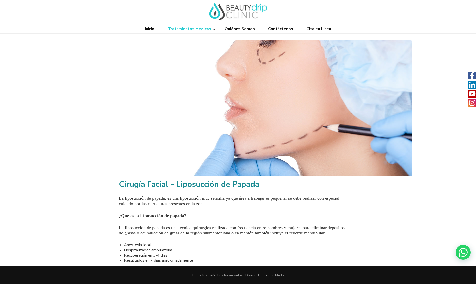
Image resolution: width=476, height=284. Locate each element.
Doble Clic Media (271, 275)
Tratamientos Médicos (189, 29)
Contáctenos (280, 29)
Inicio (149, 29)
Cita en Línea (318, 29)
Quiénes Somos (240, 29)
